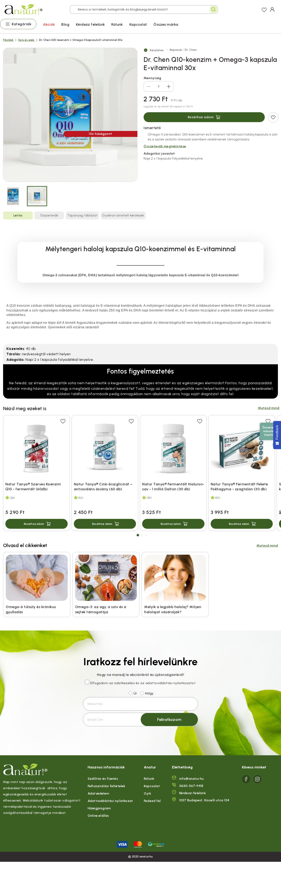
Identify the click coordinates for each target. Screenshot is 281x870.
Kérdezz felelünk (90, 24)
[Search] (213, 9)
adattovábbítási (159, 683)
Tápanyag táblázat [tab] (82, 215)
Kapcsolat (138, 24)
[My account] (272, 9)
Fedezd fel (152, 801)
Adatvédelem (98, 793)
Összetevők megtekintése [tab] (165, 146)
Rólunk (117, 24)
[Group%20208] (257, 779)
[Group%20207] (246, 779)
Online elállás (98, 816)
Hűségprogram (99, 808)
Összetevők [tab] (49, 215)
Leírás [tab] (17, 215)
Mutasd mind (268, 408)
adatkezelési (124, 683)
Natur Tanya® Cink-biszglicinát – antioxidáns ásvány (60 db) (103, 486)
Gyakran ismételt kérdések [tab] (123, 215)
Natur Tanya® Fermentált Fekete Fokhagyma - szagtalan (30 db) (239, 486)
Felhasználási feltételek (106, 786)
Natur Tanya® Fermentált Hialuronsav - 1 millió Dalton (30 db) (173, 486)
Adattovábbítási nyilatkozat (110, 801)
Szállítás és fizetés (103, 779)
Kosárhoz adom (201, 117)
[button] (36, 524)
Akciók (49, 24)
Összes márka (165, 24)
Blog (65, 24)
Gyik (147, 793)
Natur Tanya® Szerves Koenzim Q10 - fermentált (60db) (33, 486)
